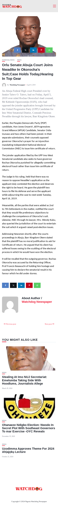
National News (8, 60)
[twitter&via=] (25, 50)
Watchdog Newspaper (17, 85)
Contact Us (25, 495)
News (19, 60)
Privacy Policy (43, 495)
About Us (11, 495)
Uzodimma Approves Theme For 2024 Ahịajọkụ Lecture (28, 450)
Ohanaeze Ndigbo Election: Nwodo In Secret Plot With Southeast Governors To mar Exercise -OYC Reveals (28, 428)
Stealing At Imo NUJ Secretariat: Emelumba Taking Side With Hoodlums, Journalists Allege (24, 380)
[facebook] (17, 50)
